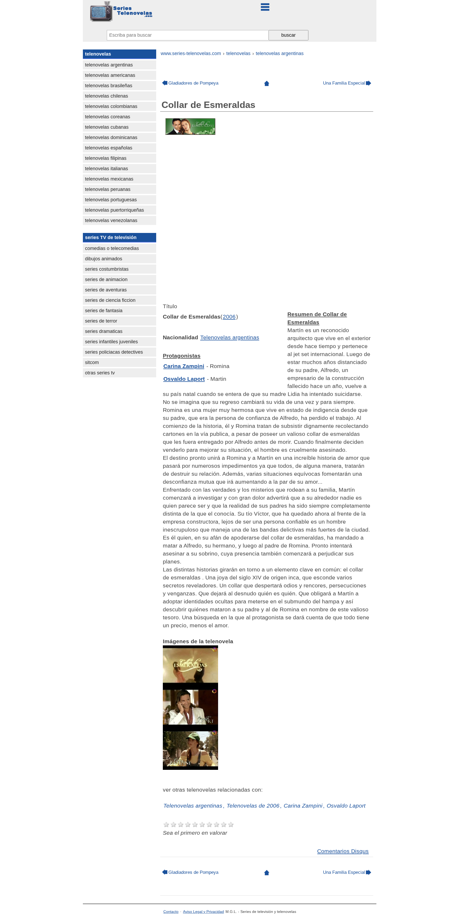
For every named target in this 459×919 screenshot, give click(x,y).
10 (231, 824)
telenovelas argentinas (109, 65)
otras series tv (100, 372)
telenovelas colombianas (111, 106)
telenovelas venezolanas (111, 220)
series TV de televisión (111, 237)
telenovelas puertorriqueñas (114, 210)
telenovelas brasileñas (108, 85)
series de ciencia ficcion (110, 300)
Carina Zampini (183, 366)
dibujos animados (103, 258)
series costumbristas (107, 269)
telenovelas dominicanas (111, 137)
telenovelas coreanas (107, 116)
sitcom (92, 362)
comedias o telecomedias (112, 248)
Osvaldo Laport (184, 379)
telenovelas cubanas (107, 127)
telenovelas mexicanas (109, 179)
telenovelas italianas (106, 168)
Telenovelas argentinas (229, 337)
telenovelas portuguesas (111, 199)
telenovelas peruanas (107, 189)
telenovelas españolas (108, 148)
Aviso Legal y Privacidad (203, 911)
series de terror (101, 321)
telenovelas (98, 54)
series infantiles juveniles (111, 341)
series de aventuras (106, 290)
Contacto (170, 911)
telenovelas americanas (110, 75)
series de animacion (106, 279)
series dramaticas (103, 331)
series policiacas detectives (114, 352)
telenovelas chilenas (106, 96)
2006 (229, 317)
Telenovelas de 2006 (253, 806)
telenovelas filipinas (105, 158)
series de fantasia (103, 310)
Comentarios (343, 851)
